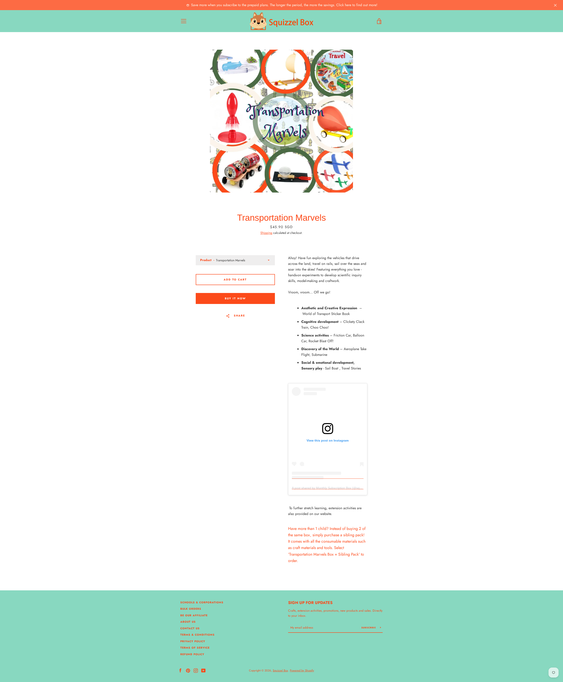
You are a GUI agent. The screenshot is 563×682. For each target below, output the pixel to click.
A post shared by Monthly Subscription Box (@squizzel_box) (333, 488)
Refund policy (192, 654)
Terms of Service (195, 648)
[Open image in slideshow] (281, 121)
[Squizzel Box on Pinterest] (188, 670)
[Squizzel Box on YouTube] (203, 670)
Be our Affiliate (194, 615)
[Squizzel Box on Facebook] (180, 670)
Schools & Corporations (201, 602)
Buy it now (235, 298)
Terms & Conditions (197, 635)
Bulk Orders (190, 609)
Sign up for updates (310, 603)
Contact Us (190, 628)
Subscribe (369, 627)
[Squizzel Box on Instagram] (196, 670)
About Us (188, 622)
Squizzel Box (280, 670)
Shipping (266, 233)
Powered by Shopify (302, 670)
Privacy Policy (192, 641)
